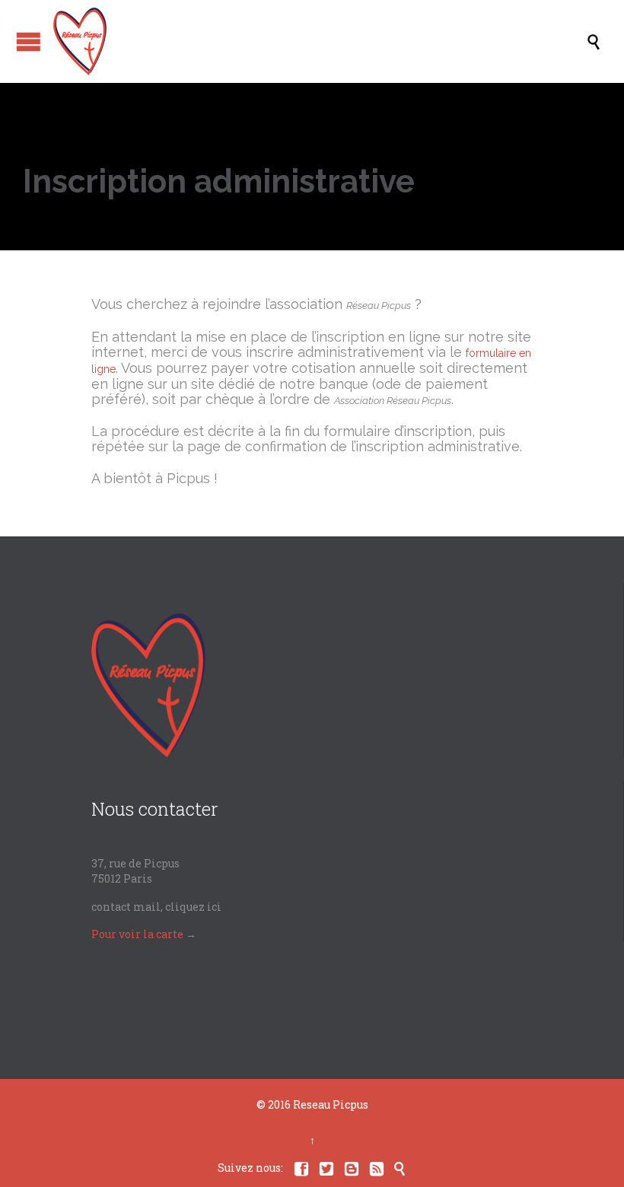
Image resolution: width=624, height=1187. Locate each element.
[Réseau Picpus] (319, 41)
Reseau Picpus (330, 1104)
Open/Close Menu (28, 41)
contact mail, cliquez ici (156, 906)
